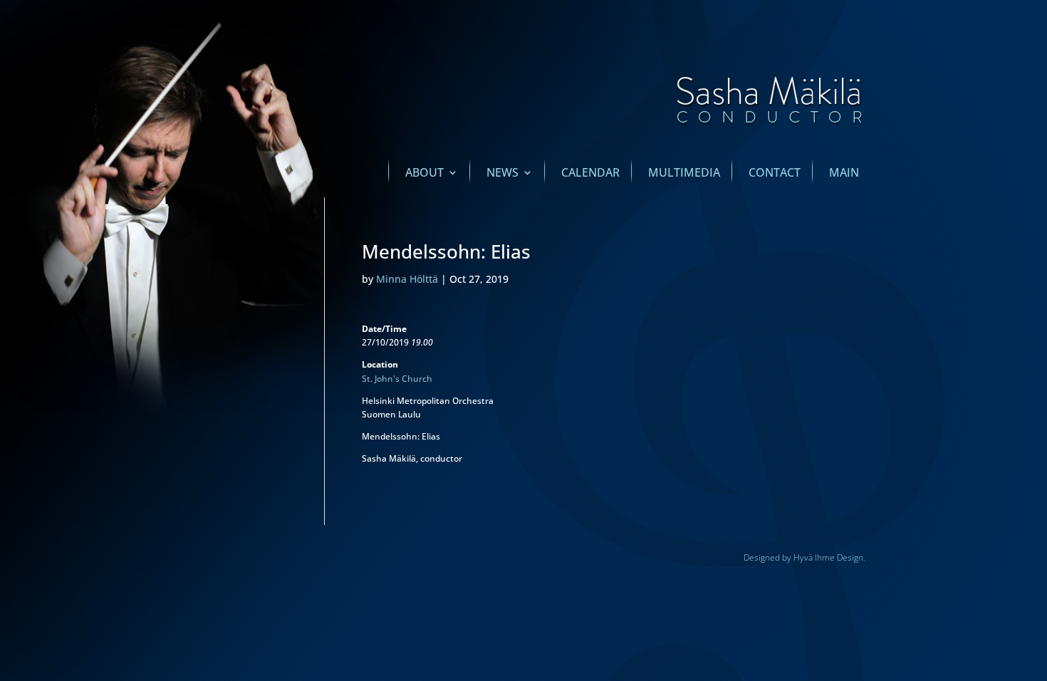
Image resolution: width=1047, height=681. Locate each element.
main (844, 173)
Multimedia (684, 173)
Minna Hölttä (407, 279)
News (502, 173)
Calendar (590, 173)
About (424, 173)
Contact (775, 173)
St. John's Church (397, 379)
